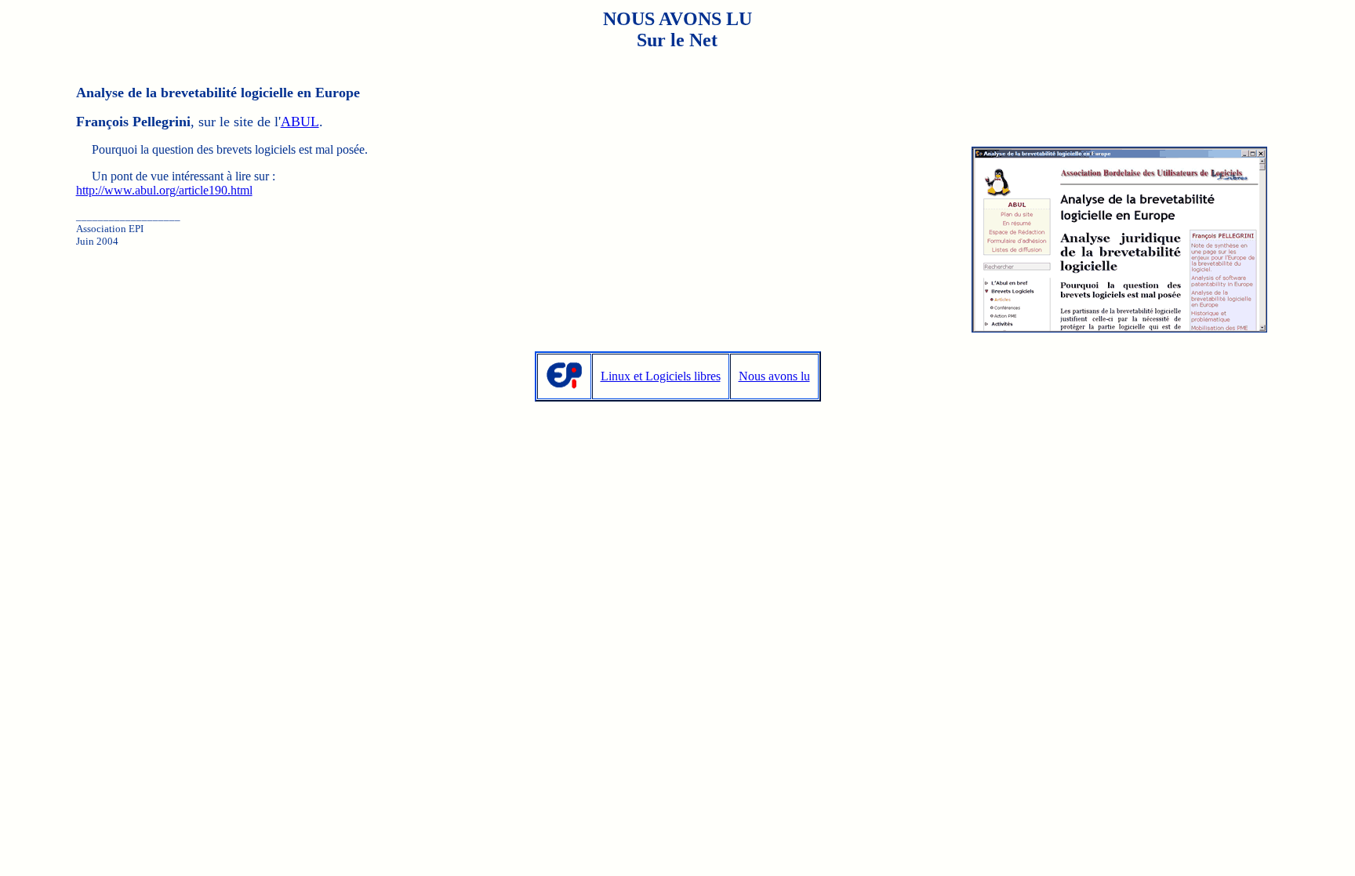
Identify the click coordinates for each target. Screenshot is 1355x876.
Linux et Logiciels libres (661, 376)
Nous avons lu (774, 376)
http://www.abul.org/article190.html (164, 190)
